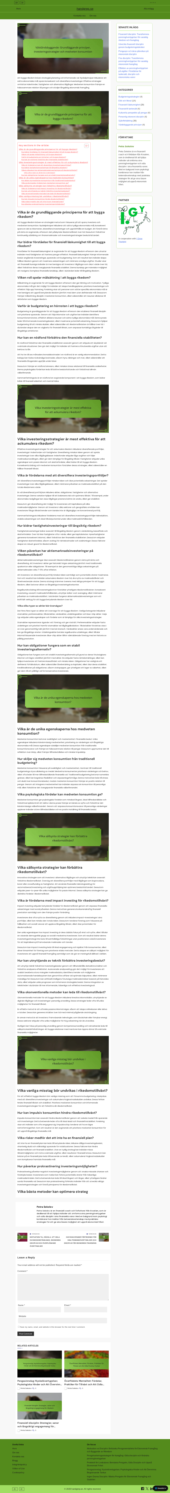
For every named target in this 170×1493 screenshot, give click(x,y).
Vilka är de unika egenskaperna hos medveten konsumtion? (46, 178)
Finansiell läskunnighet (129, 105)
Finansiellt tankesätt (127, 109)
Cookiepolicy (18, 1472)
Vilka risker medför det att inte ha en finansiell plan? (42, 202)
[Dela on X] (147, 1489)
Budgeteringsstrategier (128, 97)
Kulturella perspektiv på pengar (132, 113)
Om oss (92, 16)
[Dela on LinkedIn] (152, 1489)
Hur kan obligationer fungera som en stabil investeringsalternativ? (48, 175)
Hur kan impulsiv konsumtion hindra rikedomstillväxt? (43, 199)
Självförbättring (125, 121)
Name (21, 1305)
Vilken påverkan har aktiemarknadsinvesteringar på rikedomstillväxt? (49, 170)
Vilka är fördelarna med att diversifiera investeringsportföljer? (46, 165)
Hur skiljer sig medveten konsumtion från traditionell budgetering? (48, 180)
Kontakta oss (79, 16)
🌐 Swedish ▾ (160, 1488)
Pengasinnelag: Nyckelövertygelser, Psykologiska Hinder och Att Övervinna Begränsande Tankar (39, 1384)
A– (22, 2)
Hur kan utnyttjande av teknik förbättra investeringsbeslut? (45, 191)
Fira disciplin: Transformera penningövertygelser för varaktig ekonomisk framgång (133, 61)
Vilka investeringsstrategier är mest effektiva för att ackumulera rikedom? (53, 162)
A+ (16, 2)
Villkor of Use (18, 1468)
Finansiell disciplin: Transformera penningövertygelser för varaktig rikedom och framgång (133, 37)
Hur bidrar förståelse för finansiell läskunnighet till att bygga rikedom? (49, 152)
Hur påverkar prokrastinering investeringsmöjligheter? (43, 204)
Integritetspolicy (19, 1464)
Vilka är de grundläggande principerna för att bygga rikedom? (48, 149)
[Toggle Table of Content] (85, 146)
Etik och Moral (125, 101)
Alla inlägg (149, 9)
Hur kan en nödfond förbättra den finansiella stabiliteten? (44, 160)
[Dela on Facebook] (143, 1489)
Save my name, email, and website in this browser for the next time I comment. (52, 1327)
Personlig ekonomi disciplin (131, 117)
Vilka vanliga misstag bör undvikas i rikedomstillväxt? (44, 196)
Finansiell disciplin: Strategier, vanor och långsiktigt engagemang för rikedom (38, 1426)
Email (67, 1305)
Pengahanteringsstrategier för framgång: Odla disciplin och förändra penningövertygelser (118, 1457)
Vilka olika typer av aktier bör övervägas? (39, 173)
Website (22, 1316)
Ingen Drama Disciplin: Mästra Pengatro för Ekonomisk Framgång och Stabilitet (119, 1478)
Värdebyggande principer (130, 125)
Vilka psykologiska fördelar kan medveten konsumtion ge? (45, 183)
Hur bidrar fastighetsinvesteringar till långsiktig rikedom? (44, 168)
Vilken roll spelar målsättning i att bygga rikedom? (41, 154)
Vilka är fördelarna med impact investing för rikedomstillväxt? (46, 188)
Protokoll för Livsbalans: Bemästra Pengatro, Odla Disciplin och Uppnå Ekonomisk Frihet (119, 1464)
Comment (22, 1271)
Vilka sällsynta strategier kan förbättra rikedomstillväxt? (45, 186)
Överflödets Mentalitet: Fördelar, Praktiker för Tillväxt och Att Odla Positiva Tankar (83, 1384)
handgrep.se (85, 8)
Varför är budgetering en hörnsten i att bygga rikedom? (43, 157)
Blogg (15, 1460)
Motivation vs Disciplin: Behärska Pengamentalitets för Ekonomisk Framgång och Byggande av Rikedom (122, 1450)
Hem (18, 9)
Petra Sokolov (45, 1206)
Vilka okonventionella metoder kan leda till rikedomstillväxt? (45, 194)
